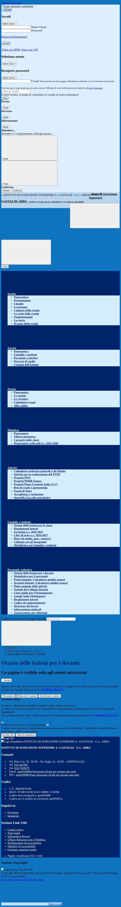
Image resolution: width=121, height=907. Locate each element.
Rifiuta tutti (27, 696)
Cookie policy (16, 829)
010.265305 (21, 764)
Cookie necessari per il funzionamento (23, 724)
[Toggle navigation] (26, 252)
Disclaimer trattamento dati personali (22, 879)
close (5, 266)
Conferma (17, 190)
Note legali (14, 833)
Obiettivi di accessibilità (21, 846)
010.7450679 (21, 768)
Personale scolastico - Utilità (24, 650)
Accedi (7, 10)
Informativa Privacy (19, 836)
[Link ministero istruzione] (17, 6)
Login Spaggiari (95, 88)
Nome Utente (38, 27)
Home (11, 647)
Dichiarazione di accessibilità (24, 843)
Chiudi (5, 108)
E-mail (35, 81)
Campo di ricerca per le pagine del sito (23, 618)
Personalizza (8, 696)
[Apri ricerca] (95, 215)
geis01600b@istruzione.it (46, 771)
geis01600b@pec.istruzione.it (47, 774)
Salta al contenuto (11, 2)
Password (36, 30)
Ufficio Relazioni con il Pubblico (27, 839)
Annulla (6, 190)
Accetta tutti (50, 696)
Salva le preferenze (26, 735)
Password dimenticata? (14, 36)
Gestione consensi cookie (22, 849)
